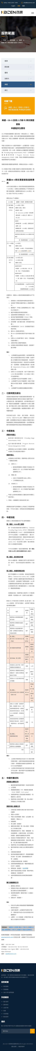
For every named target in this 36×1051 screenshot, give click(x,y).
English (13, 6)
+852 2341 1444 (13, 2)
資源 (4, 1010)
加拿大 (7, 79)
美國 (6, 84)
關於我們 (5, 1001)
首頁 (4, 40)
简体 (23, 6)
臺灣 (6, 73)
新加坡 (7, 67)
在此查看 (25, 868)
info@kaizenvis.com (29, 2)
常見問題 (5, 1013)
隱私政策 (13, 1046)
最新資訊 (5, 1004)
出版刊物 (5, 1007)
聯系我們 (5, 1017)
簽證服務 (5, 989)
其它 (6, 90)
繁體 (19, 6)
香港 (6, 61)
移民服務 (5, 986)
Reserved (30, 1044)
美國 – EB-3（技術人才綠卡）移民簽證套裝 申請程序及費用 (19, 108)
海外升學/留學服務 (8, 992)
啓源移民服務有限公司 (14, 1044)
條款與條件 (21, 1046)
